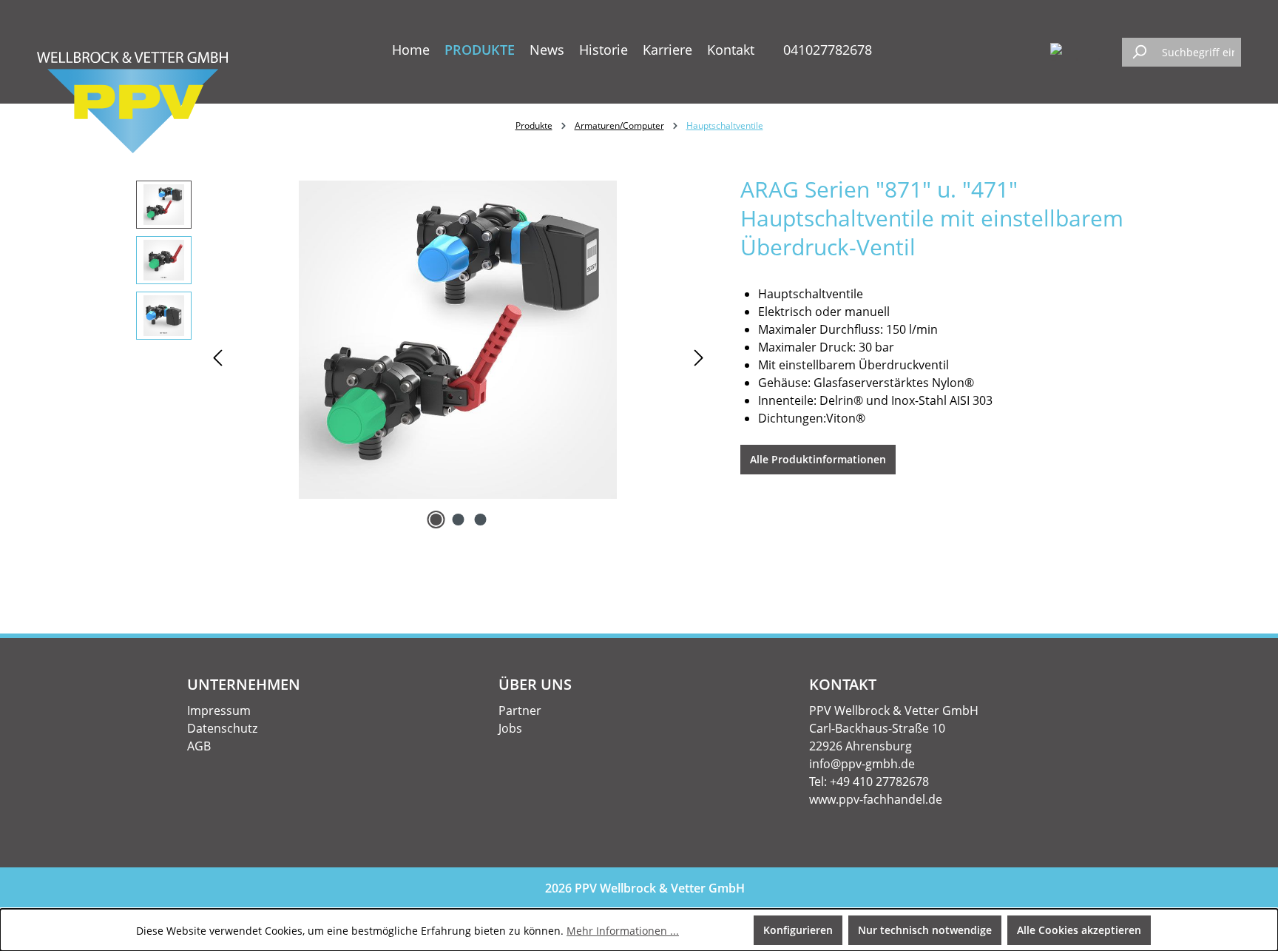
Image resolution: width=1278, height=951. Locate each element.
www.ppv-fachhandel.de (875, 799)
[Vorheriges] (217, 357)
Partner (519, 710)
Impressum (219, 710)
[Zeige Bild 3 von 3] (480, 519)
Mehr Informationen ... (623, 931)
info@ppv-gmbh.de (862, 764)
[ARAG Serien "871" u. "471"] (458, 340)
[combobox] (1198, 52)
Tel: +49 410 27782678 (869, 781)
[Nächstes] (699, 357)
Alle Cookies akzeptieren (1079, 930)
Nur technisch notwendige (925, 930)
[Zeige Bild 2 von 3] (458, 519)
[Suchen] (1139, 52)
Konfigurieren (798, 930)
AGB (199, 746)
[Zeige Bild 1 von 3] (436, 519)
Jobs (510, 728)
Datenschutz (222, 728)
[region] (423, 357)
